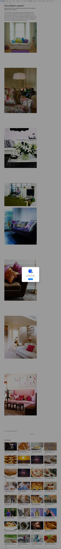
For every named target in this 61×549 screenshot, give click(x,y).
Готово (30, 279)
